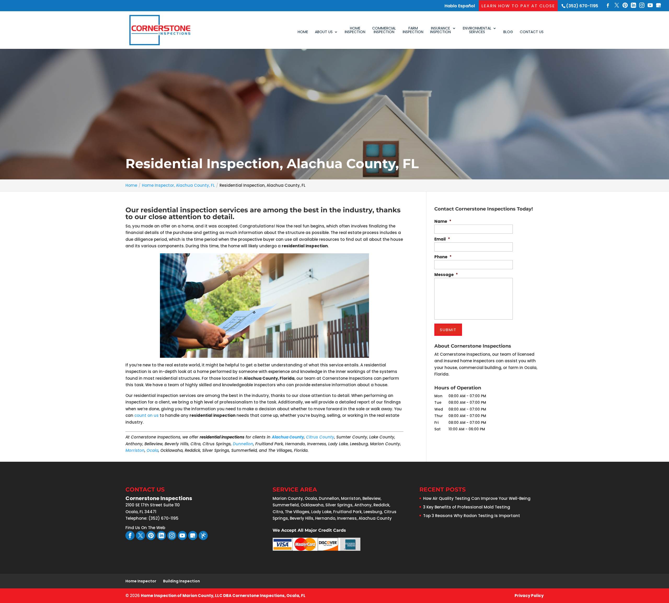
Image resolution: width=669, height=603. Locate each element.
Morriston (135, 450)
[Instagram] (641, 6)
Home (303, 32)
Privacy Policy (529, 595)
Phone (443, 257)
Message (446, 274)
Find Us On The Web (145, 527)
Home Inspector (140, 581)
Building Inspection (181, 581)
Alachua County (288, 437)
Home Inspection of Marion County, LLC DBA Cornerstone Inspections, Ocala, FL (223, 595)
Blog (508, 32)
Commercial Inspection (384, 30)
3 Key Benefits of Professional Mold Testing (466, 507)
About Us (324, 32)
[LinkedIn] (633, 6)
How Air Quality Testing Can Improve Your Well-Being (476, 498)
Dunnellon (243, 444)
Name (442, 221)
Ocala (152, 450)
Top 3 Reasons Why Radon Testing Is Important (471, 515)
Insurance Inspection (440, 30)
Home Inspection (355, 30)
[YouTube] (650, 6)
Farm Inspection (413, 30)
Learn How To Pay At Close (518, 6)
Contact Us (532, 32)
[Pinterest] (625, 6)
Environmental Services (477, 30)
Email (442, 239)
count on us (146, 415)
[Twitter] (616, 6)
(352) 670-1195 (582, 6)
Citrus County (320, 437)
